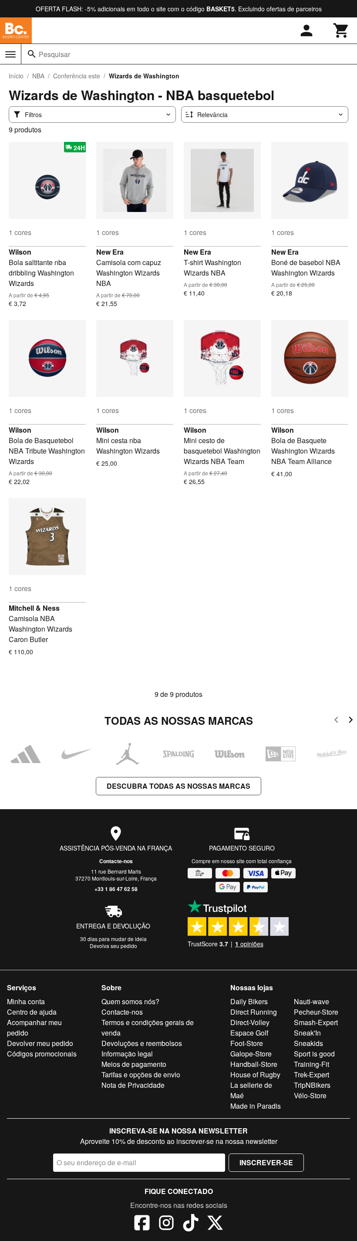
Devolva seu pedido (113, 945)
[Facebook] (142, 1224)
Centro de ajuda (32, 1012)
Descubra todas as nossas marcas (178, 786)
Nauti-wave (311, 1001)
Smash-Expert (316, 1022)
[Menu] (10, 54)
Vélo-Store (310, 1095)
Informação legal (127, 1054)
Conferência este (76, 75)
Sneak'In (307, 1033)
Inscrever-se (266, 1162)
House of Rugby (255, 1074)
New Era (110, 252)
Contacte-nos (116, 861)
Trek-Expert (311, 1074)
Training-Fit (311, 1064)
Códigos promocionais (42, 1054)
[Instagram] (166, 1224)
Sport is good (314, 1054)
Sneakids (308, 1043)
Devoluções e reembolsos (141, 1043)
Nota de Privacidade (133, 1085)
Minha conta (26, 1001)
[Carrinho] (341, 30)
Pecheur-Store (316, 1012)
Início (16, 75)
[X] (215, 1224)
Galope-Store (251, 1054)
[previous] (336, 721)
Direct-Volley (249, 1022)
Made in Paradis (255, 1106)
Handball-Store (253, 1064)
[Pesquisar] (32, 54)
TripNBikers (312, 1085)
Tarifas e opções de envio (140, 1074)
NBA (38, 75)
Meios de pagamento (133, 1064)
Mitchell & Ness (34, 608)
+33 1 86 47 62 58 (116, 889)
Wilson (20, 252)
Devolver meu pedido (40, 1043)
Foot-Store (246, 1043)
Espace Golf (249, 1033)
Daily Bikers (249, 1001)
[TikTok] (190, 1224)
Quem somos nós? (130, 1001)
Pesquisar (54, 54)
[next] (350, 721)
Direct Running (253, 1012)
